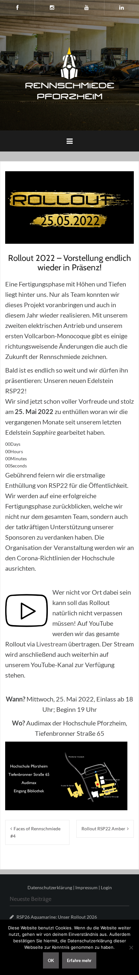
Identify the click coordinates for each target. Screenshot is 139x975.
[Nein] (131, 947)
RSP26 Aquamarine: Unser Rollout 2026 (56, 917)
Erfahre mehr (79, 960)
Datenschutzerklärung (49, 887)
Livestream (52, 644)
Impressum (86, 887)
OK (51, 960)
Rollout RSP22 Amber (103, 828)
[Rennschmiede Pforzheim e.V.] (70, 72)
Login (106, 887)
